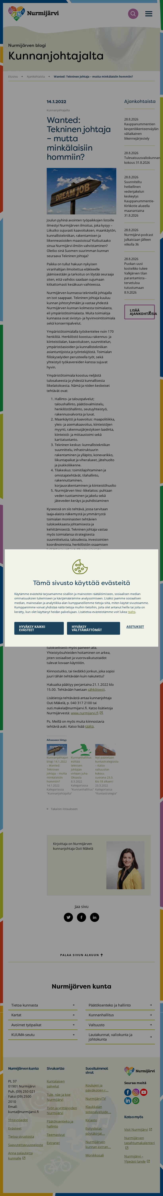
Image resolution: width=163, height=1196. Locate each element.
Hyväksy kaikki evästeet (32, 628)
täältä (131, 612)
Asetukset (135, 627)
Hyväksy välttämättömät (87, 628)
